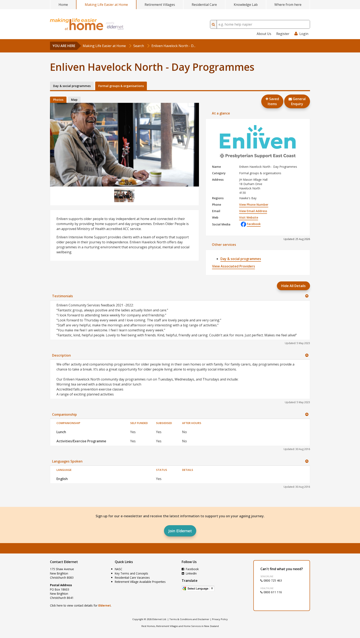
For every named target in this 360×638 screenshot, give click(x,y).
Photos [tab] (58, 100)
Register (282, 33)
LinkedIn (191, 573)
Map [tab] (74, 100)
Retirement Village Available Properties (140, 582)
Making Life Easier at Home (106, 4)
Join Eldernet (180, 530)
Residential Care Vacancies (132, 578)
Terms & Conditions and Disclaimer (189, 619)
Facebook (254, 224)
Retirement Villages (160, 4)
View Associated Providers (233, 266)
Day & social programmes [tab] (72, 86)
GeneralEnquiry (298, 101)
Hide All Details (293, 286)
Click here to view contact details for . (80, 605)
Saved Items (273, 101)
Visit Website (248, 217)
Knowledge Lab (246, 4)
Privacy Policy (220, 619)
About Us (264, 33)
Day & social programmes (240, 258)
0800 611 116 (272, 592)
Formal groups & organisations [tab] (121, 86)
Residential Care (204, 4)
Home (63, 4)
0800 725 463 (272, 580)
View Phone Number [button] (253, 204)
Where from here (287, 4)
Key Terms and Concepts (131, 573)
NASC (118, 569)
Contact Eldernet (64, 562)
